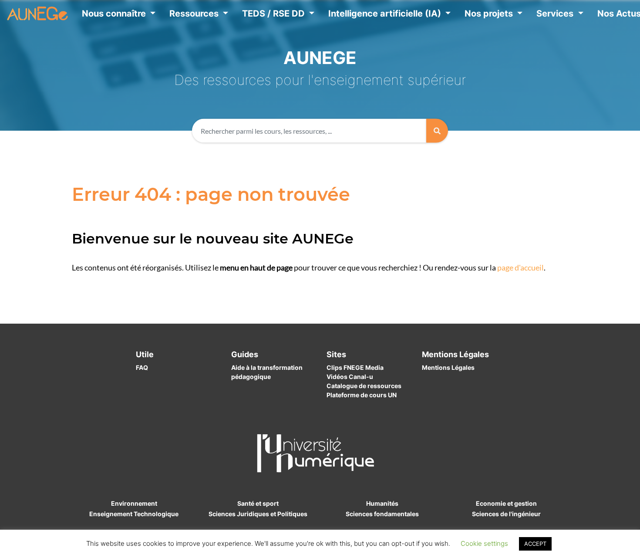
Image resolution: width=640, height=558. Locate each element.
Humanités (382, 503)
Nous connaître (115, 13)
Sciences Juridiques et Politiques (258, 513)
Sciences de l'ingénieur (506, 513)
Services (556, 13)
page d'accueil (520, 267)
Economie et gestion (506, 503)
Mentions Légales (448, 367)
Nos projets (490, 13)
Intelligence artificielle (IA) (385, 13)
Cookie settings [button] (484, 543)
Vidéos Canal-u (350, 376)
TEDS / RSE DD (274, 13)
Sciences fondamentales (382, 513)
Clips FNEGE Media (355, 367)
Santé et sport (258, 503)
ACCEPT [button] (535, 543)
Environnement (134, 503)
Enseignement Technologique (134, 513)
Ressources (195, 13)
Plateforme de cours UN (362, 395)
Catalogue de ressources (364, 385)
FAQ (142, 367)
